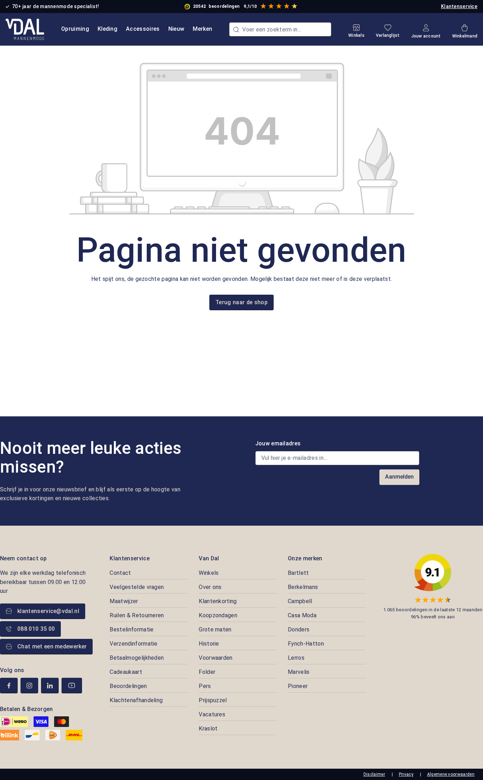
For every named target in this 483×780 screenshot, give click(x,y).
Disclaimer (374, 774)
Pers (205, 686)
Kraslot (208, 728)
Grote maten (215, 629)
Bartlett (298, 573)
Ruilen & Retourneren (137, 615)
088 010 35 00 (36, 628)
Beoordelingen (128, 686)
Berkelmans (303, 587)
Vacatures (212, 714)
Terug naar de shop (241, 302)
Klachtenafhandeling (136, 700)
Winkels (209, 573)
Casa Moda (302, 615)
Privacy (406, 774)
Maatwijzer (124, 601)
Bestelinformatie (131, 629)
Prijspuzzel (213, 700)
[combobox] (280, 29)
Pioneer (298, 686)
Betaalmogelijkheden (137, 657)
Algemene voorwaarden (451, 774)
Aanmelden (399, 476)
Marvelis (299, 672)
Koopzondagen (218, 615)
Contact (120, 573)
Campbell (300, 601)
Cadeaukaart (126, 672)
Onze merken (305, 558)
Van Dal (209, 558)
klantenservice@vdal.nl (48, 611)
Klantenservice (459, 6)
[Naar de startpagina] (25, 29)
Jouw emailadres (278, 443)
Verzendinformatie (133, 643)
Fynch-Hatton (306, 643)
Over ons (210, 587)
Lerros (296, 657)
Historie (209, 643)
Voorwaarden (216, 657)
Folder (207, 672)
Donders (298, 629)
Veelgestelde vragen (137, 587)
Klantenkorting (218, 601)
